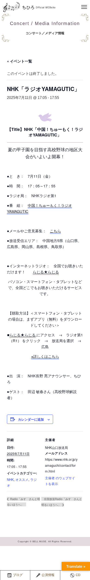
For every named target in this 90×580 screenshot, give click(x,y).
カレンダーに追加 (31, 419)
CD (78, 575)
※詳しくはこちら (45, 356)
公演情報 (48, 575)
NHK (10, 479)
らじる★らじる (46, 271)
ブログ (18, 575)
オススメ (21, 479)
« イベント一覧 (19, 61)
